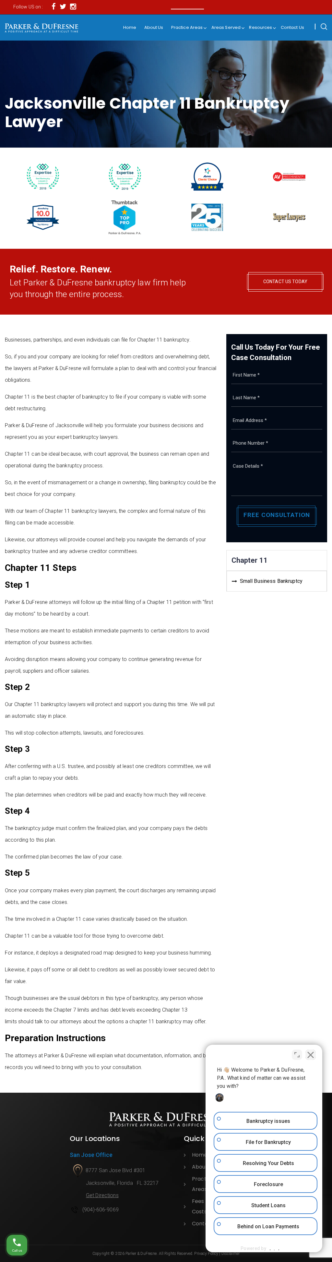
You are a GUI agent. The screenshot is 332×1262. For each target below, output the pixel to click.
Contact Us (292, 27)
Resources (260, 27)
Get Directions (102, 1195)
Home (129, 27)
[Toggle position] (297, 1055)
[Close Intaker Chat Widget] (310, 1055)
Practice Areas (187, 27)
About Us (153, 27)
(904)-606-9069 (100, 1210)
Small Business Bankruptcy (271, 581)
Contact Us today (285, 281)
